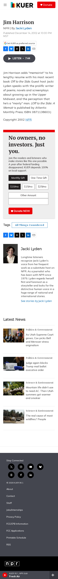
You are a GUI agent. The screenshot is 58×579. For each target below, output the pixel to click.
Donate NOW (21, 210)
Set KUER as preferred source (21, 43)
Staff (9, 503)
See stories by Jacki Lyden (36, 301)
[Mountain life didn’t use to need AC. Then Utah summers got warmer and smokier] (13, 388)
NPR (28, 119)
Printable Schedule (16, 538)
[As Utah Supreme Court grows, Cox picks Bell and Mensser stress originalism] (13, 335)
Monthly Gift (18, 177)
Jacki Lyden (24, 28)
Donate (47, 4)
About (9, 489)
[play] (5, 575)
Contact (10, 496)
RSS (8, 544)
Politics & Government (39, 329)
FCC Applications (15, 531)
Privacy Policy (13, 517)
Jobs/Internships (14, 510)
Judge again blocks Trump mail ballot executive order (37, 366)
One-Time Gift (39, 177)
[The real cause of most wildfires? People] (13, 417)
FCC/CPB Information (17, 524)
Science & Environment (39, 382)
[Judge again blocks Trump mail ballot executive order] (13, 364)
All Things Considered (29, 225)
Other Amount (28, 195)
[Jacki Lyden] (10, 253)
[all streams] (53, 575)
